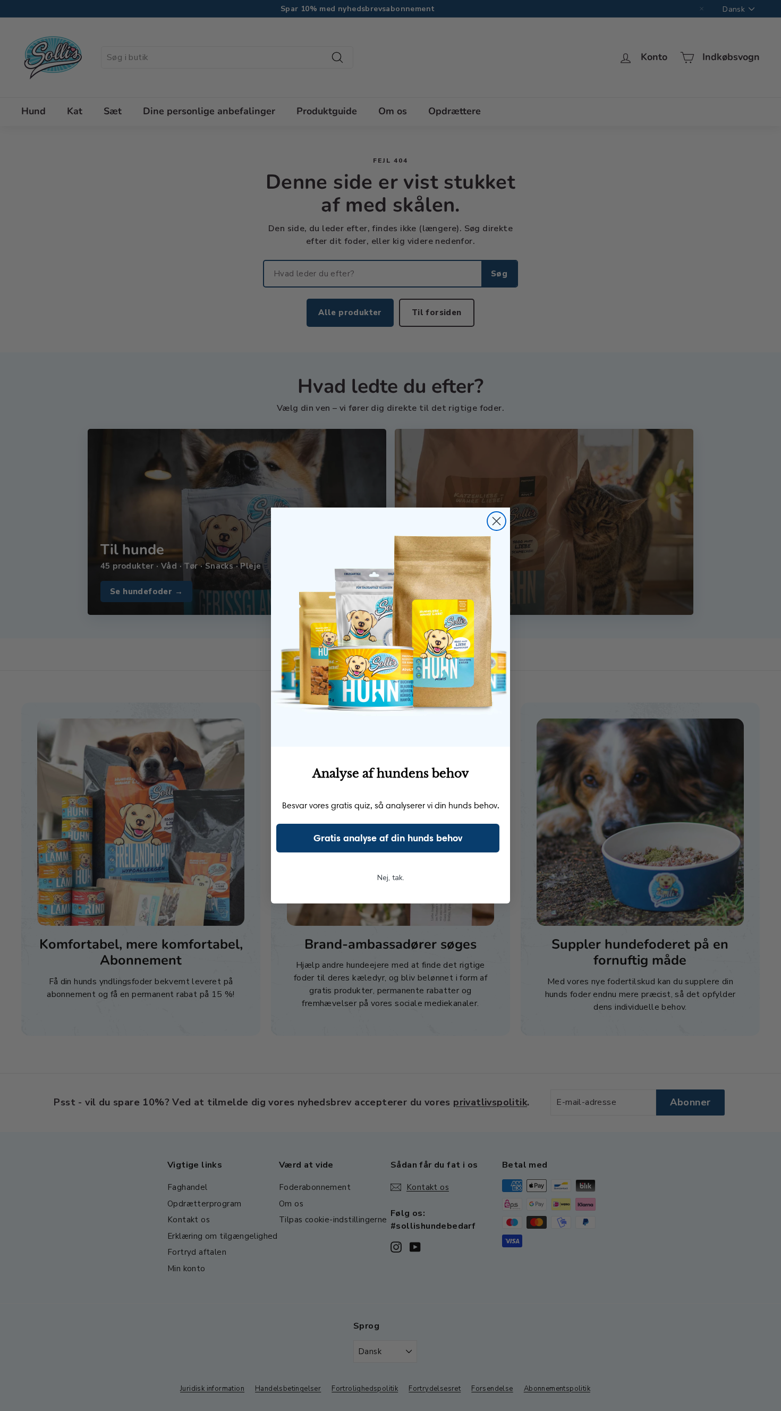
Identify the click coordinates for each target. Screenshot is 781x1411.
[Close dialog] (496, 521)
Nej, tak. (390, 878)
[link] (390, 627)
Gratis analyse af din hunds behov (387, 838)
